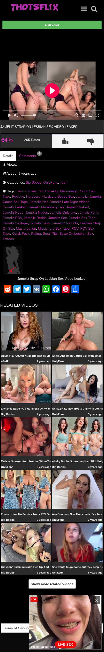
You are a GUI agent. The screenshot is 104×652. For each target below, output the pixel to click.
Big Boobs (33, 182)
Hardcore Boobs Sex (58, 196)
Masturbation (26, 228)
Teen (63, 182)
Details (8, 156)
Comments (29, 155)
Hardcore (33, 196)
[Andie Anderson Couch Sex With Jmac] (77, 330)
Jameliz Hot (39, 202)
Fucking (18, 196)
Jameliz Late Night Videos (69, 202)
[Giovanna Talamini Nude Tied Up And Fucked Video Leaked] (26, 542)
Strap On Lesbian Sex (76, 233)
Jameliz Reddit (35, 218)
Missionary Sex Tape (54, 228)
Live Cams (52, 24)
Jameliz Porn (88, 212)
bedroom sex (26, 191)
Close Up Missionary (60, 191)
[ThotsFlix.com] (34, 8)
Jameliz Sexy (40, 223)
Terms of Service (16, 628)
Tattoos (8, 239)
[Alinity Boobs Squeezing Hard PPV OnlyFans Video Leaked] (77, 436)
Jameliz (82, 196)
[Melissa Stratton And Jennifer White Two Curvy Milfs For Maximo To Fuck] (26, 436)
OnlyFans (50, 182)
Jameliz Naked (77, 207)
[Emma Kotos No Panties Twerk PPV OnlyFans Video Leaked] (26, 489)
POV (75, 228)
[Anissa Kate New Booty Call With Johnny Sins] (77, 383)
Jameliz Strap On (65, 223)
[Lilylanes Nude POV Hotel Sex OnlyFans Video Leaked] (26, 383)
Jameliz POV (12, 218)
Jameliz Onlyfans (63, 212)
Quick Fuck (20, 233)
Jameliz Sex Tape (82, 218)
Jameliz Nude (13, 212)
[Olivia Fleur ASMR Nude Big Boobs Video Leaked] (26, 331)
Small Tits (50, 233)
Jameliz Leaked (15, 207)
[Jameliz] (12, 260)
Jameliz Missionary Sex (46, 207)
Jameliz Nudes (36, 212)
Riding (36, 233)
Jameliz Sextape (15, 223)
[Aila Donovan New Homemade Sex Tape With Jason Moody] (77, 489)
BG (40, 191)
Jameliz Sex (57, 218)
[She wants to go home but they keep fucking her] (77, 542)
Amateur (57, 572)
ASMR (5, 361)
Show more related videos (52, 584)
